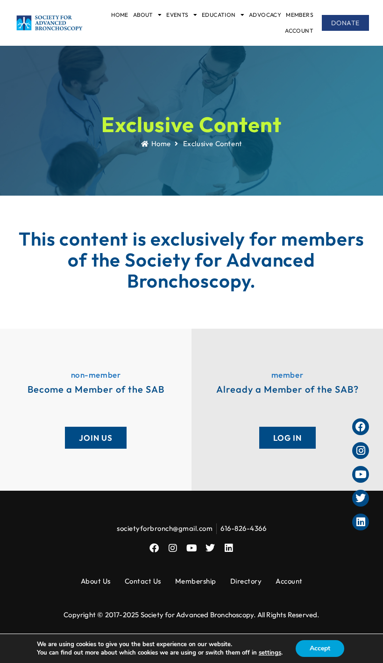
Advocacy (265, 14)
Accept (320, 648)
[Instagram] (172, 548)
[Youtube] (191, 548)
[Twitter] (210, 548)
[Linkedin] (229, 548)
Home (119, 14)
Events (177, 14)
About (143, 14)
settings (270, 653)
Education (219, 14)
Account (299, 30)
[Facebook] (154, 548)
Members (299, 14)
